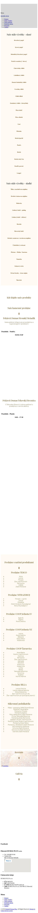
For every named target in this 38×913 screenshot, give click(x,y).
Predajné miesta (8, 24)
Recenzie (6, 25)
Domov (6, 19)
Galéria (6, 27)
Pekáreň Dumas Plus (11, 909)
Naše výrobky (8, 20)
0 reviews (5, 766)
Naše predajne (8, 22)
